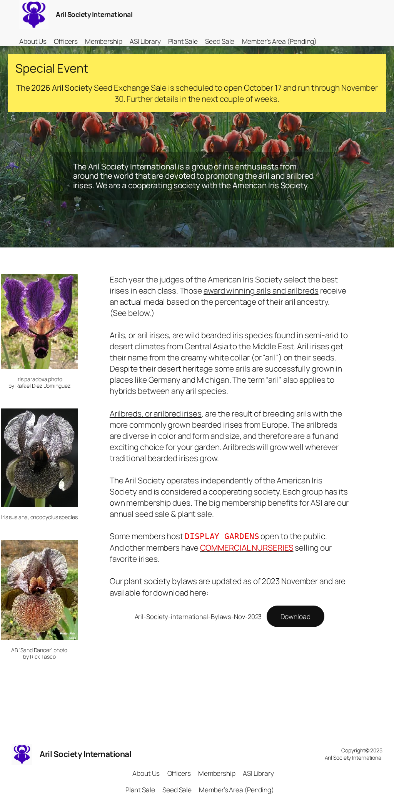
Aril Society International (94, 14)
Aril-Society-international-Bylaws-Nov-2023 (198, 616)
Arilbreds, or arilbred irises (156, 413)
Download (295, 616)
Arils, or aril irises (139, 335)
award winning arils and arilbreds (261, 290)
